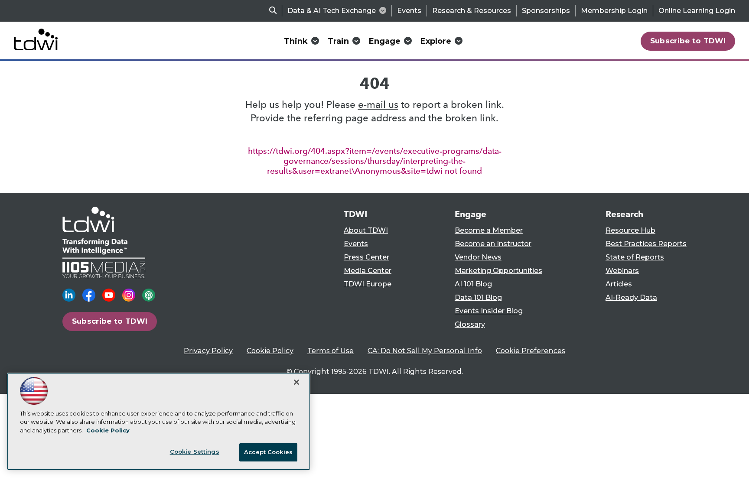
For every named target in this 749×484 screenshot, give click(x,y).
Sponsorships (546, 10)
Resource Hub (630, 230)
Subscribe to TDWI (688, 40)
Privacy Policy (208, 351)
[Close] (296, 382)
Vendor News (478, 257)
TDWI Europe (367, 284)
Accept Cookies (268, 451)
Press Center (366, 257)
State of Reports (635, 257)
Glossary (470, 324)
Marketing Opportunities (498, 270)
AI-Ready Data (631, 297)
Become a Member (489, 230)
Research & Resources (471, 10)
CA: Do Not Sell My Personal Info (425, 351)
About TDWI (366, 230)
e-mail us (378, 104)
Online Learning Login (696, 10)
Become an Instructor (493, 244)
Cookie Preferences (530, 351)
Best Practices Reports (646, 244)
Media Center (367, 270)
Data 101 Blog (478, 297)
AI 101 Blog (473, 284)
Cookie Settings (194, 451)
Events (409, 10)
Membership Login (614, 10)
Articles (619, 284)
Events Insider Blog (489, 311)
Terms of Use (330, 351)
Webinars (622, 270)
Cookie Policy (270, 351)
